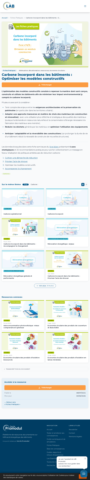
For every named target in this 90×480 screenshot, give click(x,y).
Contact (72, 433)
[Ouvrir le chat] (83, 473)
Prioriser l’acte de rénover (16, 161)
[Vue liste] (86, 184)
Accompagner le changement (18, 169)
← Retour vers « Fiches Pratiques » (12, 403)
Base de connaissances (56, 449)
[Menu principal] (85, 6)
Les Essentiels (52, 458)
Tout (25, 184)
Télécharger (46, 85)
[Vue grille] (82, 184)
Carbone (6, 174)
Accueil (4, 18)
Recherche (51, 465)
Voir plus (46, 286)
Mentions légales (75, 437)
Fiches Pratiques (16, 18)
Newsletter (73, 430)
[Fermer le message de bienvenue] (85, 458)
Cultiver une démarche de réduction (21, 158)
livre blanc (54, 147)
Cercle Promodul (23, 441)
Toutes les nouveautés (55, 462)
